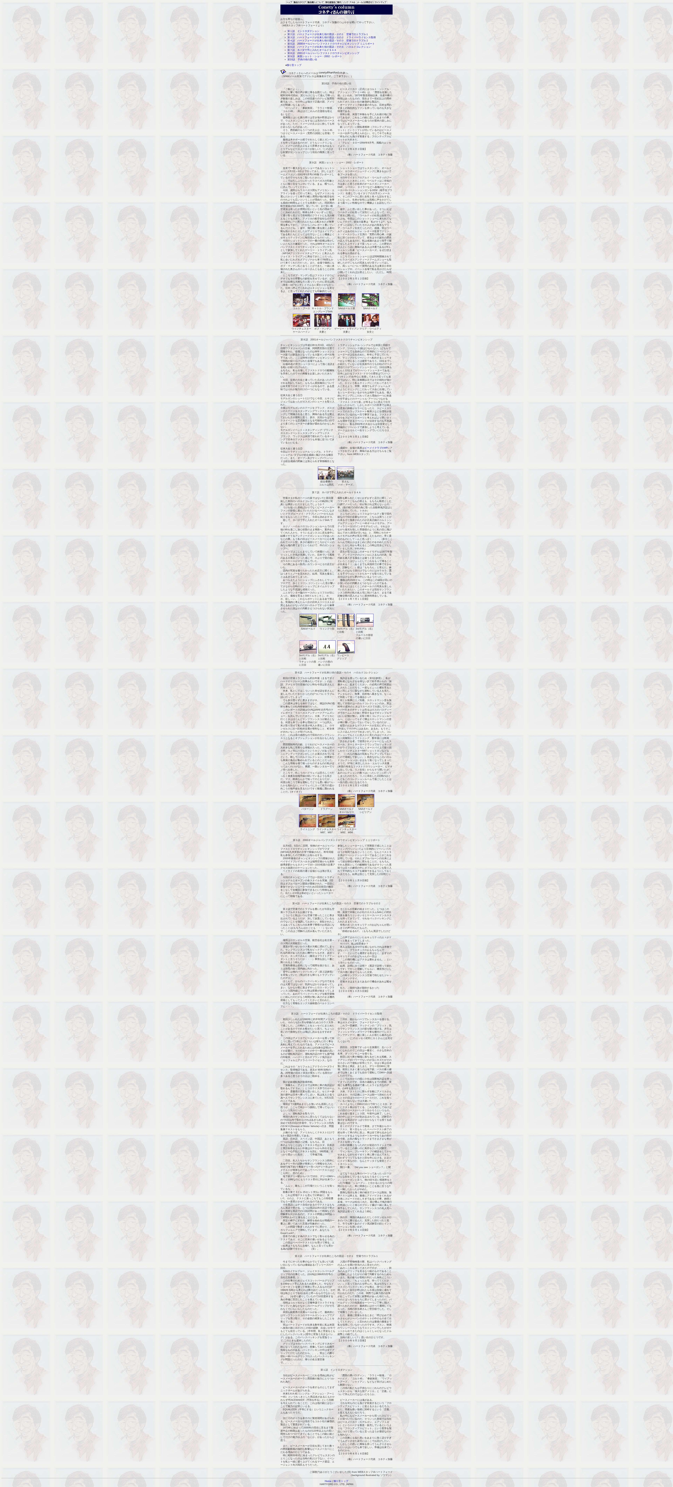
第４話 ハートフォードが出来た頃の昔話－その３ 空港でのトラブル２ (327, 40)
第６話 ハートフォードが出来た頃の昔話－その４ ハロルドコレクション (329, 46)
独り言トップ (294, 65)
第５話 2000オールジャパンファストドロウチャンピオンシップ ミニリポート (331, 43)
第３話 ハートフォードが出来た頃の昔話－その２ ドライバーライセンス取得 (331, 37)
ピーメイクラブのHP (376, 447)
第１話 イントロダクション (303, 31)
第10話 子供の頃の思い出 (302, 59)
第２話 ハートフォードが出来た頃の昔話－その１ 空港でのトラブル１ (327, 34)
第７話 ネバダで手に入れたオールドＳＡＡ (311, 50)
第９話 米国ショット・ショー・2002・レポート (314, 56)
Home (328, 1481)
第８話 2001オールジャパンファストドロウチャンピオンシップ (323, 53)
